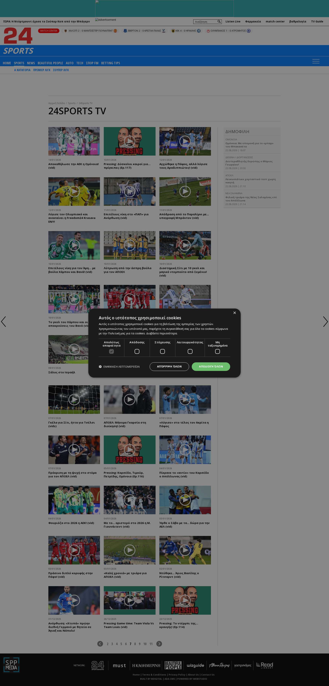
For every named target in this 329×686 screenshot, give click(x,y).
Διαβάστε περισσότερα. (161, 333)
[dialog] (164, 343)
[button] (119, 366)
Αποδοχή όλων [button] (211, 366)
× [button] (234, 313)
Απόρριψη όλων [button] (169, 366)
